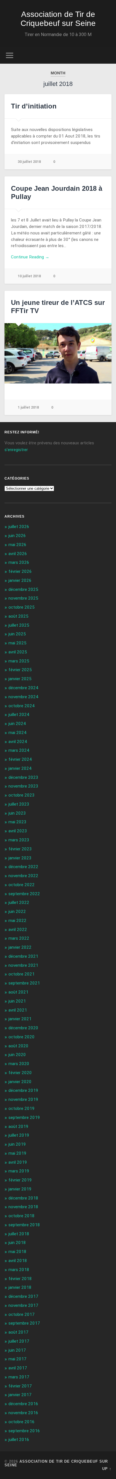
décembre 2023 (23, 777)
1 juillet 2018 (28, 407)
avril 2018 (17, 1260)
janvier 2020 (20, 1081)
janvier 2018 (20, 1287)
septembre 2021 (24, 983)
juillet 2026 (18, 526)
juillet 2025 (18, 625)
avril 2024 (17, 741)
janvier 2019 (20, 1189)
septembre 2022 (24, 893)
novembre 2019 (23, 1099)
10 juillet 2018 (29, 276)
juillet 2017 (18, 1341)
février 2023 (20, 849)
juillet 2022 (18, 902)
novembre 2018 (23, 1206)
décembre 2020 (23, 1027)
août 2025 (18, 616)
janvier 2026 (20, 580)
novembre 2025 (23, 598)
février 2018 (20, 1278)
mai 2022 (17, 920)
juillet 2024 (18, 714)
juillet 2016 (18, 1439)
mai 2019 (17, 1153)
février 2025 (20, 669)
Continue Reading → (30, 257)
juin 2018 (17, 1242)
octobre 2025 (21, 607)
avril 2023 (17, 830)
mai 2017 (17, 1359)
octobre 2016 (21, 1421)
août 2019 (18, 1126)
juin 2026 (17, 535)
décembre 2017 (23, 1296)
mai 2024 (17, 732)
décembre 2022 (23, 866)
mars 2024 (18, 750)
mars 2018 (18, 1269)
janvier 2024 (20, 768)
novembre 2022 (23, 875)
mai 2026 (17, 544)
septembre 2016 (24, 1430)
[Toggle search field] (106, 55)
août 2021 (18, 992)
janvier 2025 (20, 678)
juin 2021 (17, 1001)
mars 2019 (18, 1171)
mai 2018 (17, 1251)
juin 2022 (17, 911)
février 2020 (20, 1072)
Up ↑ (106, 1469)
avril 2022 (17, 929)
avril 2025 (17, 652)
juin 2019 (17, 1144)
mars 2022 (18, 938)
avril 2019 (17, 1162)
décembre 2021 (23, 956)
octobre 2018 (21, 1215)
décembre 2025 (23, 589)
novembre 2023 (23, 786)
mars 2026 (18, 562)
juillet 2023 (18, 804)
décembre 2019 (23, 1090)
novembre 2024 (23, 696)
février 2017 (20, 1386)
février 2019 (20, 1180)
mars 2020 (18, 1063)
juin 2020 (17, 1054)
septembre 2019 (24, 1117)
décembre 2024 (23, 687)
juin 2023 (17, 813)
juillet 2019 (18, 1135)
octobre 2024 (21, 705)
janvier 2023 (20, 858)
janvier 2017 (20, 1394)
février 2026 (20, 571)
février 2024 (20, 759)
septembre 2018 (24, 1224)
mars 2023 (18, 839)
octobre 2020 (21, 1036)
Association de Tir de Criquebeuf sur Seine (58, 19)
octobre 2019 (21, 1108)
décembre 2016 (23, 1403)
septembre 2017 (24, 1323)
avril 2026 (17, 553)
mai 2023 (17, 821)
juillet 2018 (18, 1233)
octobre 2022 (21, 884)
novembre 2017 (23, 1305)
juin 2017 (17, 1350)
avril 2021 (17, 1010)
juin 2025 (17, 634)
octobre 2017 (21, 1314)
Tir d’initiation (34, 106)
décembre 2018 (23, 1198)
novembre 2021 (23, 965)
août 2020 (18, 1045)
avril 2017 (17, 1368)
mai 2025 (17, 643)
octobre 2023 (21, 795)
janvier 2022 (20, 947)
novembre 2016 (23, 1412)
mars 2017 (18, 1377)
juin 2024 (17, 723)
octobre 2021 (21, 974)
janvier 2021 (20, 1018)
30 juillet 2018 (29, 161)
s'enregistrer (16, 449)
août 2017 (18, 1332)
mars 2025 (18, 661)
